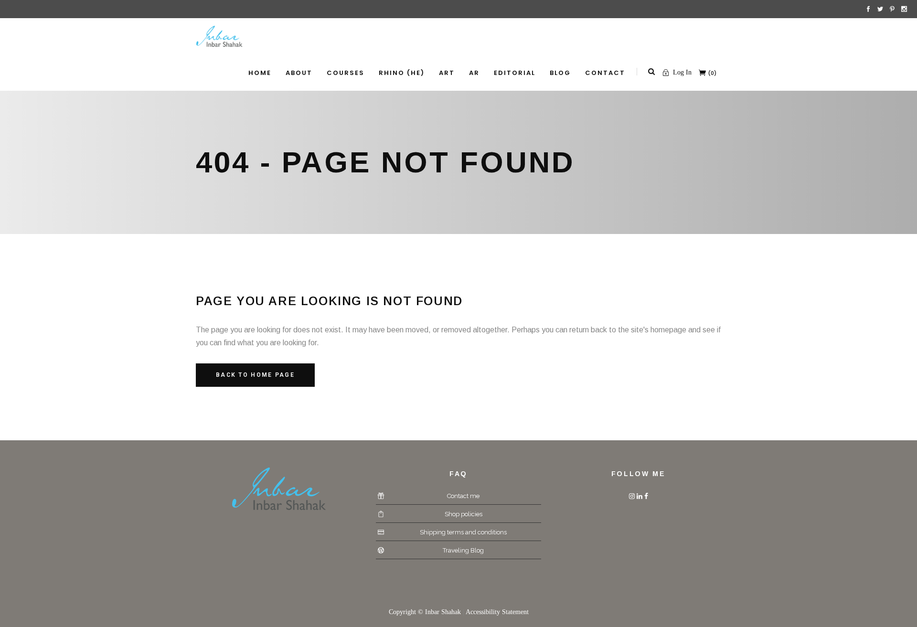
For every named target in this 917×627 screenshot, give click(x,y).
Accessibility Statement (497, 612)
